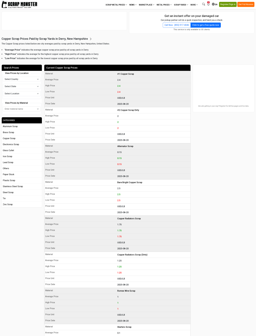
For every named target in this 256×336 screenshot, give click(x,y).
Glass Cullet (8, 150)
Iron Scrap (7, 156)
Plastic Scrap (9, 180)
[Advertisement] (64, 21)
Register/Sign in (227, 4)
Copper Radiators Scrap (129, 218)
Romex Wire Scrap (126, 291)
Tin (4, 198)
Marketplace (146, 5)
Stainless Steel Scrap (13, 186)
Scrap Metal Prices (115, 5)
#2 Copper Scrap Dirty (128, 110)
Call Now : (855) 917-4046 (177, 25)
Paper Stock (8, 174)
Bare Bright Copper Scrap (129, 182)
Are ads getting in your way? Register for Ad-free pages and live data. (223, 106)
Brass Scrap (8, 132)
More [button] (193, 5)
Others (6, 168)
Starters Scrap (124, 327)
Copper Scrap (9, 138)
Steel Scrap (8, 192)
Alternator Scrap (125, 146)
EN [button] (216, 4)
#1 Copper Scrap (125, 74)
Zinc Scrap (8, 204)
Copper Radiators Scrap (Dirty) (132, 254)
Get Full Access (246, 4)
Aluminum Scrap (10, 126)
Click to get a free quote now (205, 25)
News (132, 5)
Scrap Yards (180, 5)
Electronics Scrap (11, 144)
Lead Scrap (8, 162)
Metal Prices (163, 5)
